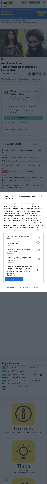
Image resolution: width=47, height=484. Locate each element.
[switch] (38, 242)
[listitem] (23, 237)
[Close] (42, 197)
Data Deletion (11, 287)
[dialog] (23, 242)
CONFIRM (14, 279)
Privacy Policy (36, 287)
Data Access (23, 287)
